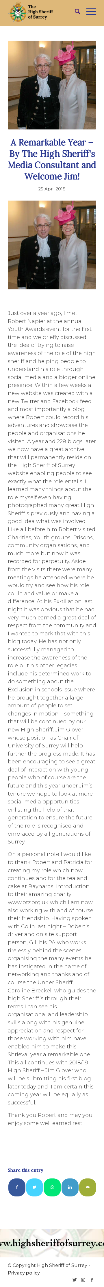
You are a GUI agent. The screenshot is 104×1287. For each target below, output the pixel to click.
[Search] (74, 11)
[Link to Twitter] (74, 1279)
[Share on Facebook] (16, 1187)
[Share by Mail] (87, 1187)
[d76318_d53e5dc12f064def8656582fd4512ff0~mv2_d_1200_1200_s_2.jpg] (52, 85)
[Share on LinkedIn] (70, 1187)
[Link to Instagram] (83, 1279)
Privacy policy (24, 1273)
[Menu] (88, 11)
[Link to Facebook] (92, 1279)
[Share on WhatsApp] (52, 1187)
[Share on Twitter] (34, 1187)
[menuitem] (74, 11)
